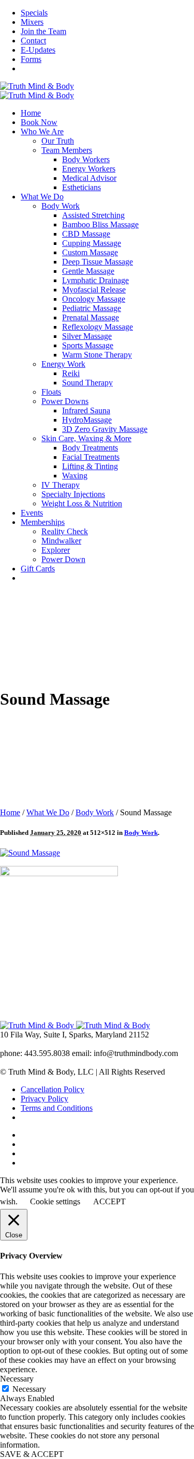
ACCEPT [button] (109, 1201)
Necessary (29, 1389)
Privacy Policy (44, 1098)
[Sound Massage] (30, 852)
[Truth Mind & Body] (37, 91)
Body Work (95, 812)
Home (10, 812)
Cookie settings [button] (55, 1201)
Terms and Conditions (57, 1108)
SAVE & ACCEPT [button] (32, 1454)
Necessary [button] (17, 1378)
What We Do (47, 812)
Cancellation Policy (52, 1089)
